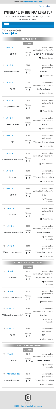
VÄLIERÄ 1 (11, 271)
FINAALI (10, 354)
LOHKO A (9, 47)
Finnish (42, 6)
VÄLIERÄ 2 (11, 291)
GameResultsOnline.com (32, 2)
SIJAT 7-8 (10, 329)
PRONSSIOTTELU (13, 374)
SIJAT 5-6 (10, 309)
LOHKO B (9, 65)
